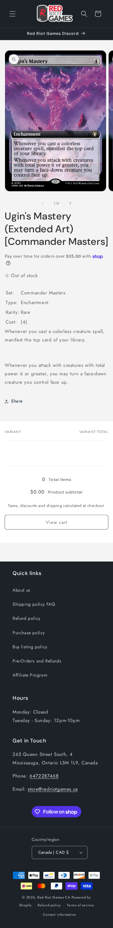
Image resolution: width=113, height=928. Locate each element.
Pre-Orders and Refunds (37, 661)
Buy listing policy (30, 647)
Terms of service (80, 905)
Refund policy (26, 618)
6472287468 (44, 775)
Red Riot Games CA (53, 897)
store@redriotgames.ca (53, 789)
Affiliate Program (30, 675)
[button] (12, 14)
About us (21, 590)
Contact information (59, 914)
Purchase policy (29, 633)
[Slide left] (43, 203)
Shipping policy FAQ (34, 604)
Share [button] (17, 401)
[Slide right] (70, 203)
